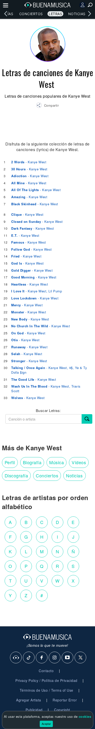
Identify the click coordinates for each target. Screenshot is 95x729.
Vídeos (79, 462)
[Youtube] (68, 658)
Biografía (32, 462)
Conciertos (31, 14)
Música (56, 462)
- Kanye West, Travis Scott (46, 388)
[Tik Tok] (29, 658)
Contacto (46, 670)
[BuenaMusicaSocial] (16, 658)
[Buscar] (87, 419)
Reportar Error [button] (65, 700)
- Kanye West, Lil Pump (36, 291)
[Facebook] (42, 658)
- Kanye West (28, 162)
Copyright (62, 709)
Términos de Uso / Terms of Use (46, 690)
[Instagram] (55, 658)
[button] (47, 106)
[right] (89, 14)
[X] (80, 658)
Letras (55, 14)
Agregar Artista (28, 700)
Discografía (16, 475)
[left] (6, 14)
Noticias (77, 14)
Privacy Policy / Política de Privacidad (46, 680)
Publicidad (34, 709)
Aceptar (46, 724)
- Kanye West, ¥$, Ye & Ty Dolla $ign (49, 370)
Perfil (10, 462)
